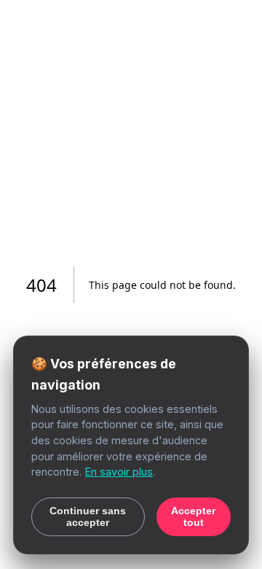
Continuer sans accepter (87, 516)
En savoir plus (119, 471)
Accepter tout (193, 516)
